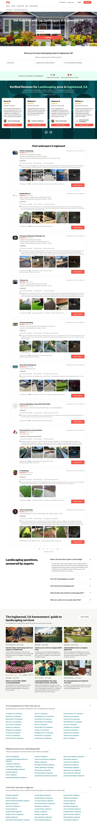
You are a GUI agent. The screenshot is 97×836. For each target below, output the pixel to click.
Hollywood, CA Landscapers (71, 735)
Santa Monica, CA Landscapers (43, 738)
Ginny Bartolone (69, 678)
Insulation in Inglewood (41, 814)
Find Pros (48, 37)
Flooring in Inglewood (12, 817)
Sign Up (87, 2)
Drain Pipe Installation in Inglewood (44, 765)
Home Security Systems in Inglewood (45, 803)
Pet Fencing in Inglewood (70, 759)
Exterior (13, 6)
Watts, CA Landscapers (41, 724)
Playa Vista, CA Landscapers (14, 722)
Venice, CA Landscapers (41, 713)
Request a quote (13, 125)
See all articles (85, 617)
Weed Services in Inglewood (71, 765)
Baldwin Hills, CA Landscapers (14, 719)
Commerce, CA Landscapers (71, 716)
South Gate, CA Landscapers (71, 733)
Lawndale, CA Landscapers (13, 733)
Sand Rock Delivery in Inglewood (44, 773)
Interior (8, 6)
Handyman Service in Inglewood (14, 814)
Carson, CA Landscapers (70, 724)
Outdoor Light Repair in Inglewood (44, 767)
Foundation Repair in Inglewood (72, 811)
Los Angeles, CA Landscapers (14, 713)
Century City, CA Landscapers (72, 719)
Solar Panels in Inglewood (71, 806)
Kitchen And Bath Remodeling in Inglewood (17, 801)
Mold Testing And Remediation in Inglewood (18, 820)
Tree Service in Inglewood (13, 764)
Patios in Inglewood (11, 775)
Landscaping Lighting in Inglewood (15, 769)
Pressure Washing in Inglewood (72, 809)
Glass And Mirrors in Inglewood (43, 817)
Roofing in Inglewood (11, 798)
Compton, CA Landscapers (42, 730)
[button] (25, 175)
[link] (5, 120)
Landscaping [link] (9, 9)
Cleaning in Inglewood (70, 801)
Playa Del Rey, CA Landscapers (43, 719)
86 (57, 549)
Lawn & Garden (20, 6)
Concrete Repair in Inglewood (43, 795)
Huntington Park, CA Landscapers (44, 733)
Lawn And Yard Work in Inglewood (44, 801)
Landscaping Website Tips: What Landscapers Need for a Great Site (46, 682)
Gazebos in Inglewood (41, 762)
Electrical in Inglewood (12, 803)
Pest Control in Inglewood (13, 806)
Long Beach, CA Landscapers (71, 727)
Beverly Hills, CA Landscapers (43, 735)
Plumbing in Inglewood (12, 795)
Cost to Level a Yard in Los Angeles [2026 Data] (48, 649)
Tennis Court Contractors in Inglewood (45, 759)
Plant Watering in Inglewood (71, 767)
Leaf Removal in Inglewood (71, 762)
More (27, 6)
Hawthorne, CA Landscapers (13, 716)
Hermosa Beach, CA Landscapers (44, 727)
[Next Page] (61, 549)
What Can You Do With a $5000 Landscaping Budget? (16, 682)
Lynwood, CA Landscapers (71, 730)
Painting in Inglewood (69, 803)
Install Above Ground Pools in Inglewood (46, 775)
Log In (79, 2)
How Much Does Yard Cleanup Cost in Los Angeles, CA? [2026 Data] (19, 649)
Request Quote (78, 185)
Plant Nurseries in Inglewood (42, 770)
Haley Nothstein (10, 644)
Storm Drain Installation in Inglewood (74, 756)
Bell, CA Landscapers (69, 738)
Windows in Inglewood (41, 811)
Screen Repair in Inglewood (71, 820)
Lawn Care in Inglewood (12, 756)
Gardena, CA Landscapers (13, 727)
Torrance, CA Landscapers (13, 735)
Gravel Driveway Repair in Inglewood (74, 775)
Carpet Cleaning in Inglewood (14, 811)
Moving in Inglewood (11, 809)
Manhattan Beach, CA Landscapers (44, 716)
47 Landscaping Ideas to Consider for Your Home (76, 682)
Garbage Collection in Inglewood (43, 798)
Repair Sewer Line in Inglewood (72, 770)
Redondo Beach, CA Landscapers (44, 722)
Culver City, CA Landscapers (13, 724)
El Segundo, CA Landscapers (13, 730)
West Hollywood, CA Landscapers (73, 722)
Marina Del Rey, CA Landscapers (15, 738)
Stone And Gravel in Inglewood (72, 773)
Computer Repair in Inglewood (43, 809)
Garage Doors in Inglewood (42, 806)
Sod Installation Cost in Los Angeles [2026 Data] (76, 649)
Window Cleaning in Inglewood (72, 814)
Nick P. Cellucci (39, 678)
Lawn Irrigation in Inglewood (13, 766)
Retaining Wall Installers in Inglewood (16, 777)
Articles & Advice (34, 6)
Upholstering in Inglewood (71, 798)
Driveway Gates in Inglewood (71, 795)
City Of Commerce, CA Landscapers (73, 713)
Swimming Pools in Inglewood (72, 817)
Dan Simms (38, 644)
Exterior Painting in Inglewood (43, 820)
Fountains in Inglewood (41, 756)
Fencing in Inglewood (11, 772)
